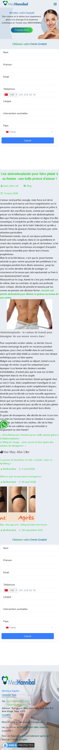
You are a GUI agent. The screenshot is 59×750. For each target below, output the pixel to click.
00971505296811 (16, 704)
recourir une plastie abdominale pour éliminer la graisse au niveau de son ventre (29, 294)
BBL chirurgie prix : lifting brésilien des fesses (23, 524)
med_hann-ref (10, 185)
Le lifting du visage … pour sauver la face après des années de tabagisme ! (27, 443)
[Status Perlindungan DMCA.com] (18, 743)
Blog (29, 185)
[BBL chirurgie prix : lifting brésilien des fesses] (17, 488)
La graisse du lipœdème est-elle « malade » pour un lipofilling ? (26, 462)
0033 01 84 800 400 (17, 701)
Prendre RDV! (22, 30)
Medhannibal (9, 468)
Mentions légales (11, 690)
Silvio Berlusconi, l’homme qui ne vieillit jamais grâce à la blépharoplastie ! (29, 436)
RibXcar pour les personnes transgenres (20, 476)
